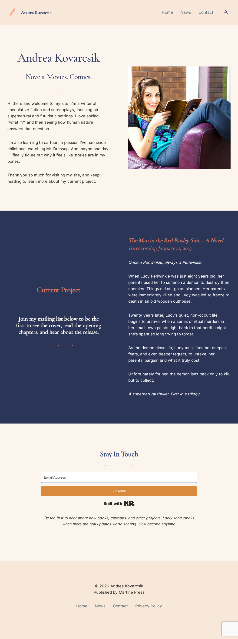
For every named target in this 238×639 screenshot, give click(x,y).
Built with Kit (119, 503)
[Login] (226, 12)
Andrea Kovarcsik (36, 12)
